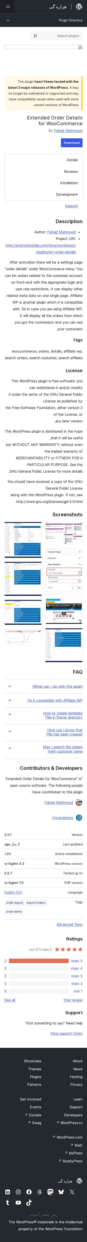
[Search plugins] (35, 35)
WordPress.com (67, 1137)
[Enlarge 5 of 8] (35, 528)
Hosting (76, 1077)
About (78, 1061)
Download (72, 143)
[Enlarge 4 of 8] (76, 634)
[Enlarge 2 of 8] (76, 554)
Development (67, 194)
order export (14, 902)
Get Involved (30, 1099)
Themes (34, 1069)
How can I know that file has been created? (64, 732)
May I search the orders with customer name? (63, 749)
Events (35, 1107)
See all (9, 1000)
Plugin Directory (71, 20)
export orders (36, 902)
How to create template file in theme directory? (63, 715)
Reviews (71, 171)
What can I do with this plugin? (57, 686)
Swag (34, 1123)
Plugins (35, 1077)
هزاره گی (65, 1181)
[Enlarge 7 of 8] (35, 605)
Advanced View (70, 924)
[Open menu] (7, 6)
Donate (33, 1115)
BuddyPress (70, 1161)
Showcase (32, 1061)
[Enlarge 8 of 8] (35, 634)
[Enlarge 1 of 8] (76, 528)
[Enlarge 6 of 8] (35, 567)
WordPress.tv (69, 1123)
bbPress (73, 1153)
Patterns (34, 1084)
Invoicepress (62, 817)
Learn (78, 1099)
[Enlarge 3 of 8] (76, 604)
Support (71, 206)
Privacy (76, 1084)
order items (14, 911)
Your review (73, 1000)
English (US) (13, 892)
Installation (69, 183)
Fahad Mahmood (68, 130)
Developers (73, 1115)
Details (72, 160)
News (78, 1069)
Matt (76, 1145)
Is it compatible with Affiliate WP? (55, 700)
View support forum (66, 1033)
